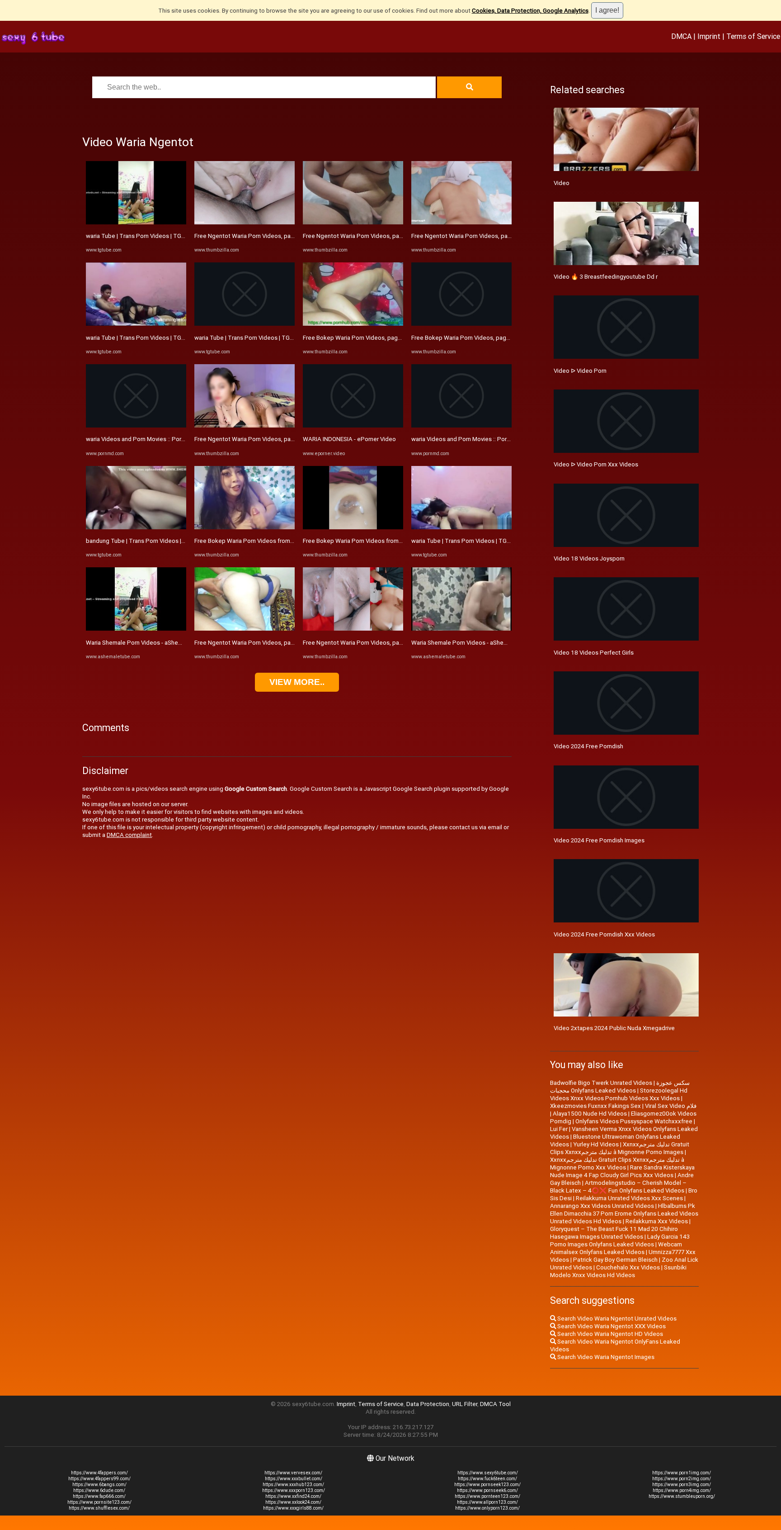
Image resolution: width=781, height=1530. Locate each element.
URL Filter (464, 1404)
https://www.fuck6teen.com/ (487, 1479)
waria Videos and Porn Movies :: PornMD (139, 439)
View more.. (297, 682)
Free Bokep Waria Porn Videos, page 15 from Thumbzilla (379, 338)
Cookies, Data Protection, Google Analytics (530, 10)
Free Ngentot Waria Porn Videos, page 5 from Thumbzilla (488, 236)
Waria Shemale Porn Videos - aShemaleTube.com (152, 642)
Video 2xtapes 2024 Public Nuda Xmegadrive (614, 1028)
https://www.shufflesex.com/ (99, 1508)
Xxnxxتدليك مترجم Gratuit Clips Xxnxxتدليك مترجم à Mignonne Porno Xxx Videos (617, 1163)
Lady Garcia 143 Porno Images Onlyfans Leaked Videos (620, 1240)
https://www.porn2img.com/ (681, 1479)
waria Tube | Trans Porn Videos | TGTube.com (147, 236)
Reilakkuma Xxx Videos (657, 1221)
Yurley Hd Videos (596, 1144)
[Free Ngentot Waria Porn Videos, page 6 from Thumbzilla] (353, 222)
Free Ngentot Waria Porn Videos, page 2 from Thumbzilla (270, 439)
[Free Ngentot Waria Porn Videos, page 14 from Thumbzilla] (353, 628)
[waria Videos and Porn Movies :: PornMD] (136, 425)
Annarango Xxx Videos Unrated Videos (602, 1206)
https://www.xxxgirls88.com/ (293, 1508)
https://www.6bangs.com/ (99, 1484)
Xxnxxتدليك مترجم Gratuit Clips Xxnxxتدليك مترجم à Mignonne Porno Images (619, 1148)
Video (561, 183)
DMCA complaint (129, 835)
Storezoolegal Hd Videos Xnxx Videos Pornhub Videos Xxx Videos (618, 1094)
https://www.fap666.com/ (99, 1496)
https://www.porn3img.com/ (681, 1484)
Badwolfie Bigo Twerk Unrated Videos (601, 1083)
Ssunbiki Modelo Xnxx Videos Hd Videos (618, 1271)
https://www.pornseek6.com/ (487, 1490)
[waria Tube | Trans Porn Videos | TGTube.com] (136, 222)
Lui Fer (559, 1129)
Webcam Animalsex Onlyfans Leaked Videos (616, 1248)
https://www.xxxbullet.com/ (293, 1479)
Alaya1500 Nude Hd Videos (590, 1113)
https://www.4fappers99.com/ (99, 1479)
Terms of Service (753, 36)
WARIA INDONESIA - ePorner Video (349, 439)
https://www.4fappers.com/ (99, 1473)
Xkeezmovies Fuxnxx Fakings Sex (595, 1106)
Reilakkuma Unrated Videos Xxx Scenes (629, 1198)
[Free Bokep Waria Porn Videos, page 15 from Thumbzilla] (353, 324)
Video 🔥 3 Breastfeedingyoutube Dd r (606, 276)
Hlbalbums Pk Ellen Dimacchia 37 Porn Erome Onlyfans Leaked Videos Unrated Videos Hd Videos (624, 1213)
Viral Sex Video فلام (670, 1106)
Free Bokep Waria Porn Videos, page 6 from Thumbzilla (485, 338)
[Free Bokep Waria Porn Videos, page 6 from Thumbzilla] (461, 324)
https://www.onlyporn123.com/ (487, 1508)
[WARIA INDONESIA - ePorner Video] (353, 425)
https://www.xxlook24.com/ (293, 1502)
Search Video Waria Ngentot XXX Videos (611, 1326)
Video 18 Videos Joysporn (589, 558)
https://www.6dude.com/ (99, 1490)
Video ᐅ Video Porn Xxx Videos (596, 464)
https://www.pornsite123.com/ (99, 1502)
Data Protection (427, 1404)
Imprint (708, 36)
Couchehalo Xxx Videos (628, 1267)
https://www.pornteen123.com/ (487, 1496)
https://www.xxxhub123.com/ (293, 1484)
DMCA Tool (495, 1404)
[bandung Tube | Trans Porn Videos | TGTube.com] (136, 527)
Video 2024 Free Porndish (588, 746)
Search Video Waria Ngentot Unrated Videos (616, 1318)
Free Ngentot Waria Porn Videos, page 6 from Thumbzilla (379, 236)
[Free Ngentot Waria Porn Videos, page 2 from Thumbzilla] (244, 425)
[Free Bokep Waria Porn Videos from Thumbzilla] (244, 527)
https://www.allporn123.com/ (487, 1502)
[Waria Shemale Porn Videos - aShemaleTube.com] (136, 628)
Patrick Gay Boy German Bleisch (615, 1260)
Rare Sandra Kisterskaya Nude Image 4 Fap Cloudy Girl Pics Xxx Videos (622, 1171)
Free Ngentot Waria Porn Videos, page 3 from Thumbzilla (270, 236)
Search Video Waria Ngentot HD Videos (609, 1334)
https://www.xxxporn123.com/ (293, 1490)
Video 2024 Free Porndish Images (599, 840)
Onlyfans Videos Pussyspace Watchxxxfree (633, 1121)
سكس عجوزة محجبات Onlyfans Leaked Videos (620, 1086)
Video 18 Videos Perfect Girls (594, 652)
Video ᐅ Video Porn (580, 371)
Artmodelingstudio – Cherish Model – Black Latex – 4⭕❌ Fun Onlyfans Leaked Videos (618, 1186)
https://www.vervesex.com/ (293, 1473)
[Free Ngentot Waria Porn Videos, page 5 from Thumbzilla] (461, 222)
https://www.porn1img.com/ (681, 1473)
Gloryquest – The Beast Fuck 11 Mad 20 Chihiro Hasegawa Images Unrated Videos (614, 1232)
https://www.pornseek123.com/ (487, 1484)
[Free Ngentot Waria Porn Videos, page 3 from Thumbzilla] (244, 222)
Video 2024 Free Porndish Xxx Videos (604, 934)
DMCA (681, 36)
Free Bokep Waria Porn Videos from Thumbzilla (257, 541)
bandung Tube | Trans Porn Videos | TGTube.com (152, 541)
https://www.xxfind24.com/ (293, 1496)
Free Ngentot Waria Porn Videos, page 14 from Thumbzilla (381, 642)
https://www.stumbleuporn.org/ (682, 1496)
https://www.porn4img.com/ (682, 1490)
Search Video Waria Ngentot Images (605, 1357)
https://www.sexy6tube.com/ (487, 1473)
